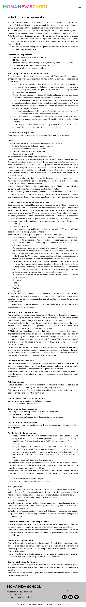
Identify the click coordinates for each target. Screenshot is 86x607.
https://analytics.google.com (40, 460)
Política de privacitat (54, 604)
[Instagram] (70, 597)
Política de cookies (35, 604)
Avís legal (20, 604)
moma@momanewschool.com (20, 597)
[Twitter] (76, 597)
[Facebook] (64, 597)
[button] (79, 7)
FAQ (67, 604)
